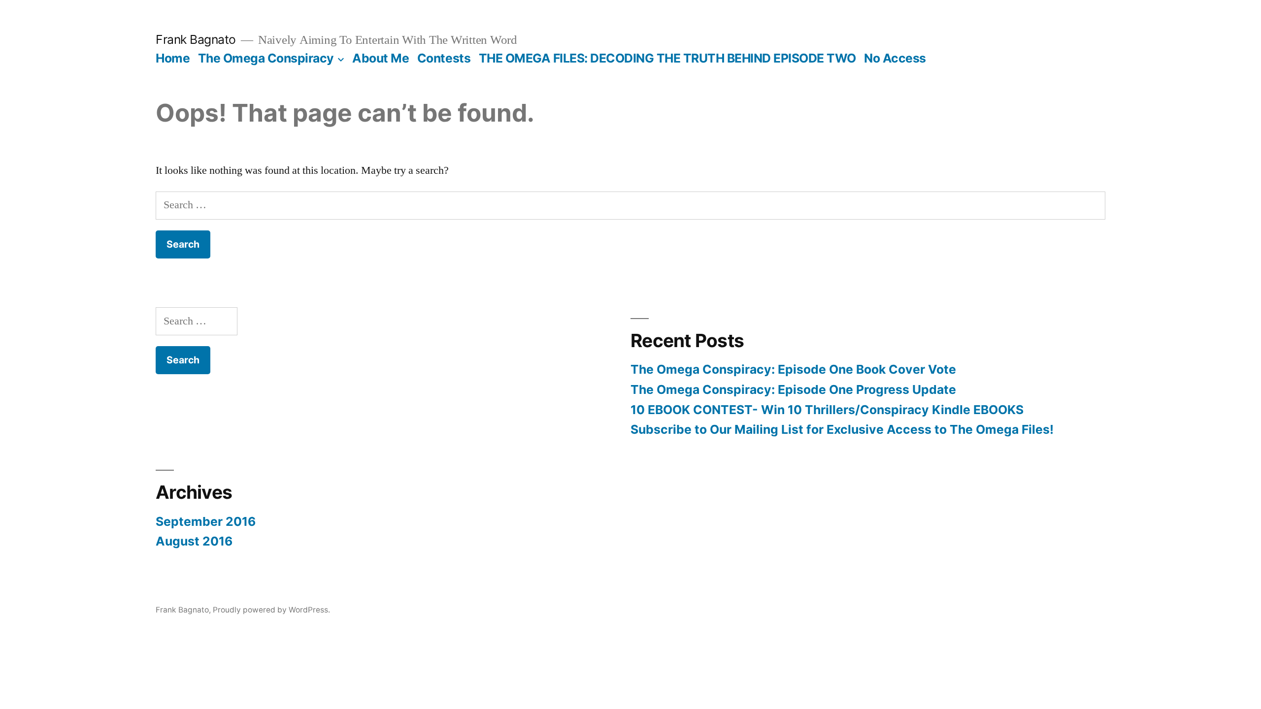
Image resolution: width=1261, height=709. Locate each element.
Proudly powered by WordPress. (271, 609)
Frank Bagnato (196, 39)
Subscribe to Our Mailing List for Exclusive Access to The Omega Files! (842, 429)
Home (173, 58)
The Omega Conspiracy (266, 58)
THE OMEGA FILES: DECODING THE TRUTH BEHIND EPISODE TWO (667, 58)
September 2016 (206, 521)
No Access (895, 58)
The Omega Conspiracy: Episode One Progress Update (793, 389)
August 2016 (194, 541)
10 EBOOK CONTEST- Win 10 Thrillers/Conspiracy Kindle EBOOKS (827, 409)
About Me (380, 58)
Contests (443, 58)
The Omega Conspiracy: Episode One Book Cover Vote (793, 369)
